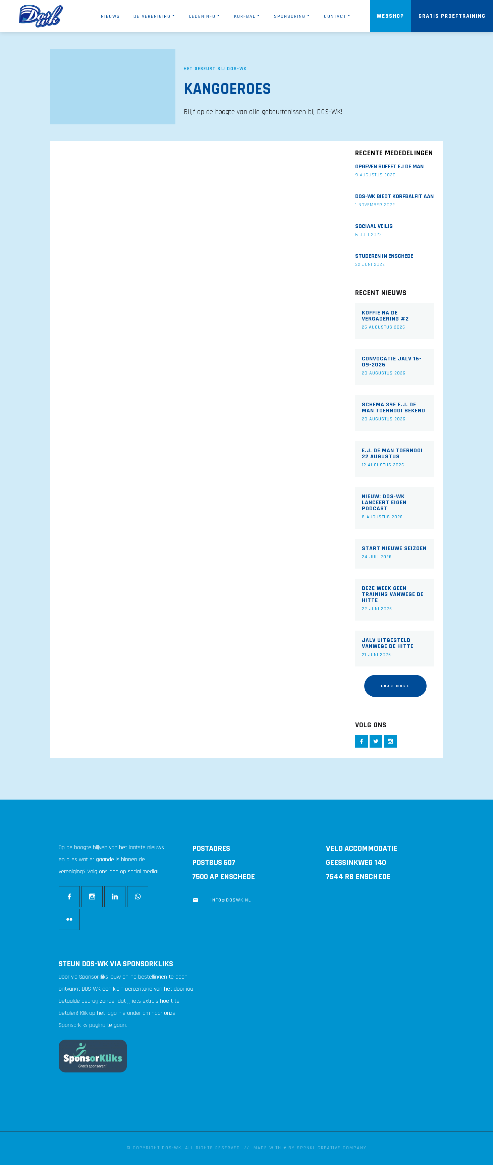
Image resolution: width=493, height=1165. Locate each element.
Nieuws (110, 16)
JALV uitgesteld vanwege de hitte (388, 643)
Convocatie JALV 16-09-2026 (392, 362)
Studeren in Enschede (384, 256)
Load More (395, 686)
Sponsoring (290, 16)
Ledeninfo (202, 16)
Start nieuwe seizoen (394, 548)
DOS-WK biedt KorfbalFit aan (394, 196)
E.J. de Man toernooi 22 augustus (392, 454)
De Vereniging (152, 16)
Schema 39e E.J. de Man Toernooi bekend (393, 408)
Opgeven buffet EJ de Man (389, 167)
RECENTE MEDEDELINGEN (394, 153)
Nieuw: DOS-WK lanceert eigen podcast (384, 502)
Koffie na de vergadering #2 (385, 316)
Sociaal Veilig (374, 226)
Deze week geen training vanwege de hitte (393, 594)
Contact (335, 16)
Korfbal (245, 16)
